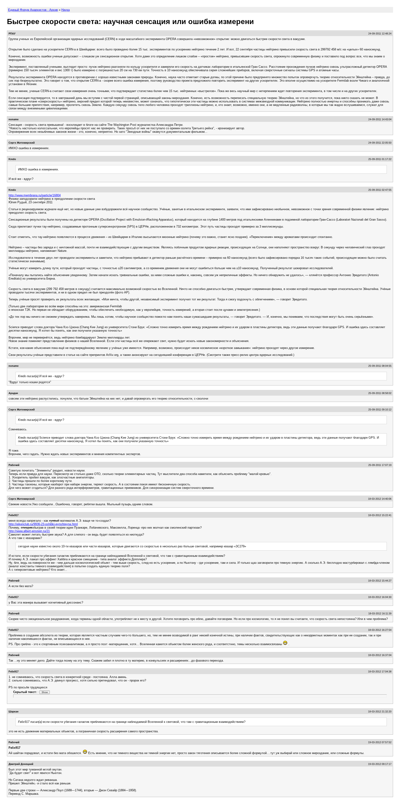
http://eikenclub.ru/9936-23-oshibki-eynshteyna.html (43, 524)
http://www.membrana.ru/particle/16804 (35, 195)
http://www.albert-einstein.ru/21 (29, 531)
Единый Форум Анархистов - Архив (33, 10)
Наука (65, 10)
